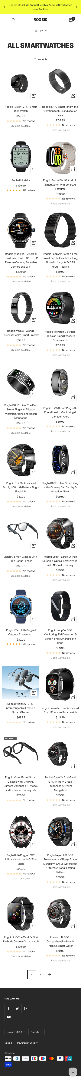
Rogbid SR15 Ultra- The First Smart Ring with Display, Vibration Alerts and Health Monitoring (20, 412)
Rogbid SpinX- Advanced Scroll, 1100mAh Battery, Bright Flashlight (21, 487)
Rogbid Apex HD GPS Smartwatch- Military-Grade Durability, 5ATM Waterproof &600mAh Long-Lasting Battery (60, 864)
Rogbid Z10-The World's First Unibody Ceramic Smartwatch (21, 939)
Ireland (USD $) (15, 1032)
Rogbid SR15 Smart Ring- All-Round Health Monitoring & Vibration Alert (60, 412)
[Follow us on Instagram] (25, 1008)
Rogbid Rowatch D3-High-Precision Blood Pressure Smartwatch (60, 336)
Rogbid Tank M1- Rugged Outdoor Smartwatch (21, 632)
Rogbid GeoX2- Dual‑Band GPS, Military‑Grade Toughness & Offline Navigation (60, 784)
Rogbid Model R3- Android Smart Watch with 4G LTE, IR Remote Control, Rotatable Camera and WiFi (21, 260)
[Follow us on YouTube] (9, 1017)
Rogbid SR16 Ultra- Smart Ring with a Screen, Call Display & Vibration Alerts (60, 487)
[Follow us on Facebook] (9, 1008)
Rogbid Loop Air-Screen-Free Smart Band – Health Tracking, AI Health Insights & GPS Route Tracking (60, 260)
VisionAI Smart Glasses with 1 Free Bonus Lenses (20, 559)
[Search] (13, 20)
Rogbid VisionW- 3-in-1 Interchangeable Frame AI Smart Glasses (20, 708)
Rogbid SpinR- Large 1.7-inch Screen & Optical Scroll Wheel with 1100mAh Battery (60, 561)
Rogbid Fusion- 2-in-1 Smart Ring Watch (21, 109)
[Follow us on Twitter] (17, 1008)
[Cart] (71, 20)
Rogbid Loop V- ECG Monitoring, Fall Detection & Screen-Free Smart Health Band (60, 637)
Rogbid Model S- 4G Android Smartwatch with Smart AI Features (60, 184)
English (35, 1032)
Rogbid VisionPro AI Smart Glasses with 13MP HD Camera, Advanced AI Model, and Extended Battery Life (21, 784)
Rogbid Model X (20, 180)
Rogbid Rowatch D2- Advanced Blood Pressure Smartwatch (60, 710)
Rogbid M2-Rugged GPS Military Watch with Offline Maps (21, 859)
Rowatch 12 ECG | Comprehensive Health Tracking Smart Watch (60, 941)
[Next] (49, 974)
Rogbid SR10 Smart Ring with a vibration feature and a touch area (60, 111)
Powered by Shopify (27, 1042)
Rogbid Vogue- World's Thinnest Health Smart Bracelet (20, 333)
